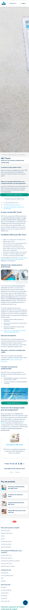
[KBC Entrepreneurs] (3, 3)
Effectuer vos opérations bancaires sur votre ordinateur (13, 154)
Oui (12, 472)
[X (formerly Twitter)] (18, 464)
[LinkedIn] (21, 464)
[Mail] (23, 464)
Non (18, 472)
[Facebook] (16, 464)
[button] (22, 4)
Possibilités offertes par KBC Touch (12, 204)
